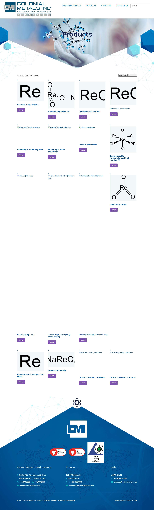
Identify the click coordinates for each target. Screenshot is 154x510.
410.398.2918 (39, 482)
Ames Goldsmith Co (60, 500)
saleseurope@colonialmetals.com (81, 485)
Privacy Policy (120, 500)
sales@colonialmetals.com (29, 485)
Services (106, 6)
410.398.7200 (24, 482)
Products (91, 6)
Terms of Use (132, 500)
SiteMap (72, 500)
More (21, 110)
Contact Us (122, 6)
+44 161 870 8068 (75, 482)
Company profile (71, 6)
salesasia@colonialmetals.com (125, 482)
